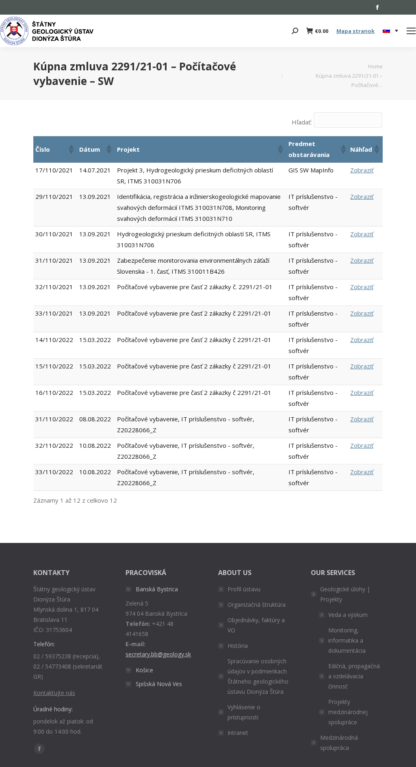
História (238, 645)
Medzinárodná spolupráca (339, 743)
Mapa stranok (355, 31)
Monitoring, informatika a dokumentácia (347, 640)
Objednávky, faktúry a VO (256, 625)
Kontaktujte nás (54, 693)
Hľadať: (302, 122)
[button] (70, 149)
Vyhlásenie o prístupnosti (244, 712)
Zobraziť (361, 170)
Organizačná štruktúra (257, 604)
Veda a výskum (348, 615)
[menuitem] (390, 31)
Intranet (238, 732)
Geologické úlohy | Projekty (345, 594)
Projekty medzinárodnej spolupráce (348, 712)
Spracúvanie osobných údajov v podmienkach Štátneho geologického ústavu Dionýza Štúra (258, 676)
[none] (390, 31)
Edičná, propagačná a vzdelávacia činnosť (354, 676)
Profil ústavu (244, 589)
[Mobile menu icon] (411, 31)
